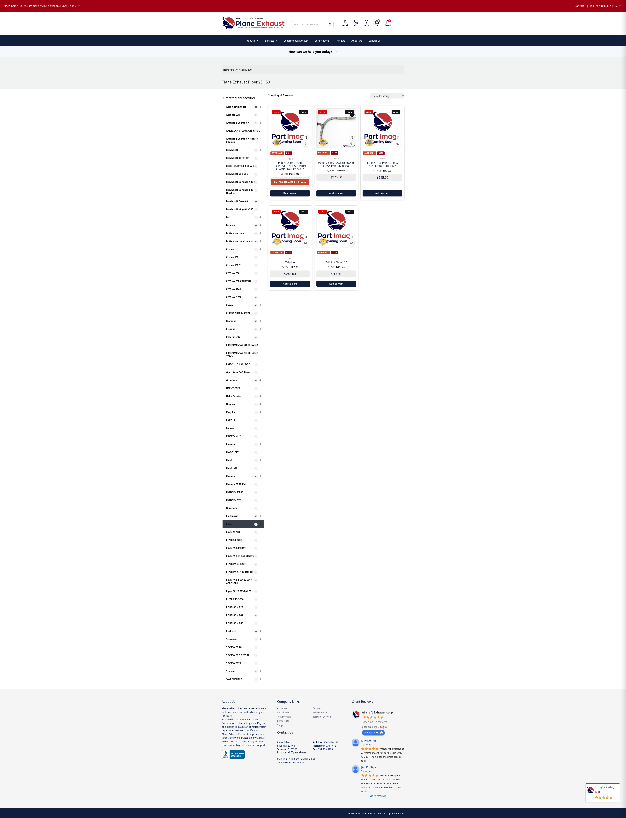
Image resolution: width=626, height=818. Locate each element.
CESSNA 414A (241, 289)
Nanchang (241, 508)
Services (269, 40)
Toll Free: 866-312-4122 (604, 6)
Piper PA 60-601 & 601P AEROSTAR (241, 581)
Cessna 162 (241, 257)
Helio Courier (243, 396)
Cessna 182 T (241, 265)
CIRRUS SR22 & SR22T (241, 313)
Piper (234, 69)
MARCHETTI (241, 452)
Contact (579, 6)
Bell (243, 217)
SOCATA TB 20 (241, 647)
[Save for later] (305, 137)
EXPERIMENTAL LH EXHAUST (242, 344)
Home (226, 69)
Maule (243, 460)
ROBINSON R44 (241, 615)
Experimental (241, 336)
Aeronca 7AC (241, 114)
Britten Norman (243, 233)
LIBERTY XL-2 (241, 436)
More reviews (377, 796)
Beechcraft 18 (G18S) (241, 157)
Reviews (340, 40)
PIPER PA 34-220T (241, 563)
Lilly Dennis (368, 740)
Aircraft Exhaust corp (377, 712)
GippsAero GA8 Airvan (241, 372)
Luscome (243, 444)
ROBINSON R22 (241, 607)
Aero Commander (243, 107)
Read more (290, 193)
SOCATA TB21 (241, 663)
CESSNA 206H (241, 273)
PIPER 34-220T (241, 539)
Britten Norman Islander (243, 241)
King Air (243, 412)
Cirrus (243, 305)
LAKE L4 (241, 420)
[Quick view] (305, 144)
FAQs (366, 25)
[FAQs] (366, 22)
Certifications (322, 40)
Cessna (243, 249)
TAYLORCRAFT (243, 679)
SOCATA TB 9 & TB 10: (241, 655)
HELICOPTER (241, 388)
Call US (356, 25)
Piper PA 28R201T (241, 547)
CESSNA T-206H (241, 297)
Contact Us (374, 40)
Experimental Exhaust (296, 40)
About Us (356, 40)
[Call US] (356, 22)
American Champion (243, 122)
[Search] (330, 24)
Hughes (243, 404)
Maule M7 (241, 468)
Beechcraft (243, 150)
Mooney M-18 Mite (241, 484)
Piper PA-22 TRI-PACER (241, 591)
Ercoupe (243, 329)
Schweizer (243, 639)
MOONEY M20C (241, 492)
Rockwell (243, 631)
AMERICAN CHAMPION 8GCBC (243, 130)
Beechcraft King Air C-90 (241, 209)
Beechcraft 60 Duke (241, 173)
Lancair (241, 428)
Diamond (243, 321)
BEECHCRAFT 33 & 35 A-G (241, 165)
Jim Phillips (368, 767)
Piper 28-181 (241, 531)
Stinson (243, 671)
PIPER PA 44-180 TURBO (241, 571)
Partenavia (243, 516)
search (345, 25)
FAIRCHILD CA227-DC (241, 364)
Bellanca (243, 225)
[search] (345, 22)
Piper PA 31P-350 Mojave (241, 555)
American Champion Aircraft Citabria (242, 140)
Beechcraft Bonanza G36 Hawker (241, 191)
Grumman (243, 380)
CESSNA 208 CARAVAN (241, 281)
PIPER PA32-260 (241, 599)
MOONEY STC (241, 500)
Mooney (243, 476)
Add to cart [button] (336, 193)
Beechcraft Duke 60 (241, 201)
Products (250, 40)
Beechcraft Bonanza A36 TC (241, 181)
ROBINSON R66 (241, 623)
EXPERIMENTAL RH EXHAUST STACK (242, 354)
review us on (372, 732)
